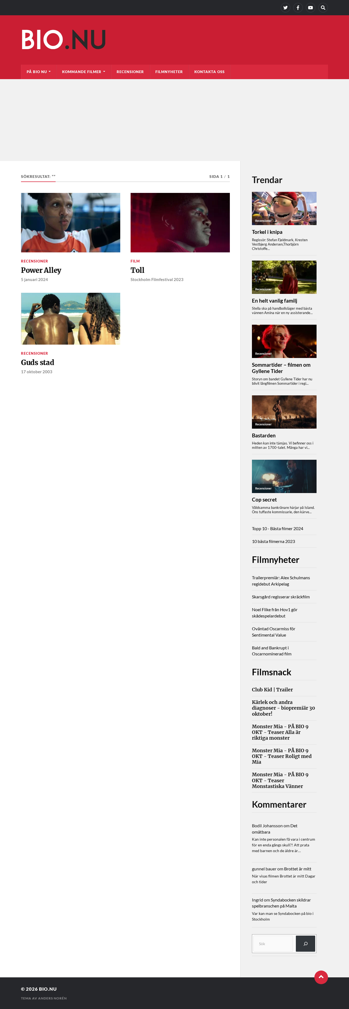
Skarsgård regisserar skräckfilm (281, 596)
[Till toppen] (321, 977)
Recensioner (130, 72)
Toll (138, 270)
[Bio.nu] (174, 41)
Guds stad (37, 362)
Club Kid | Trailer (272, 690)
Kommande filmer (81, 72)
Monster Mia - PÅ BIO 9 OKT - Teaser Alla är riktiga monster (280, 732)
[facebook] (298, 8)
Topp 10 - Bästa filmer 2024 (277, 528)
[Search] (323, 8)
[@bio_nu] (285, 8)
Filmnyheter (169, 72)
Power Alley (41, 270)
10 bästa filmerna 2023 (273, 541)
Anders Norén (52, 998)
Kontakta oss (209, 72)
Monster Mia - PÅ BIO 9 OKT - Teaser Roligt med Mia (282, 756)
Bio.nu (48, 989)
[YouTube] (310, 8)
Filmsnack (271, 672)
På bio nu (37, 72)
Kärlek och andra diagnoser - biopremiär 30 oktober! (283, 708)
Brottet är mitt (297, 868)
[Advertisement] (174, 120)
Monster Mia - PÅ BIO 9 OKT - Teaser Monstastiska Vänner (280, 780)
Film (135, 261)
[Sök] (305, 944)
